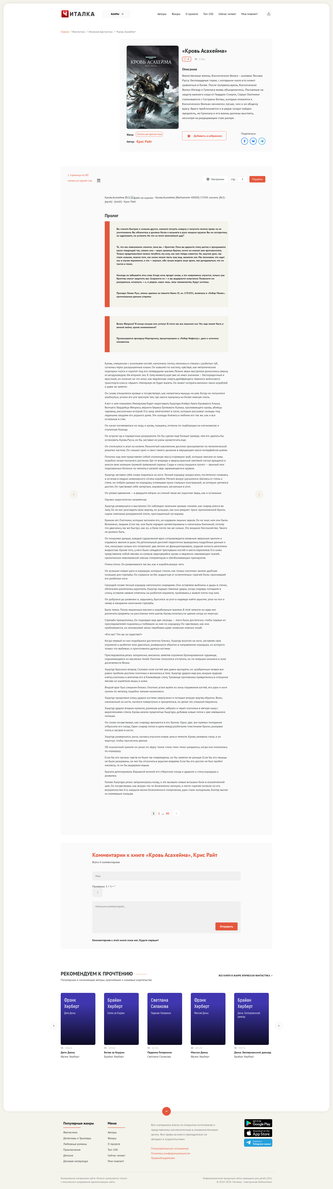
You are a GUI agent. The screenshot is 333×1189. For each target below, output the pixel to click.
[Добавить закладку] (99, 181)
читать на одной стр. (80, 180)
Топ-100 (208, 14)
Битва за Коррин (114, 1052)
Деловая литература (75, 1161)
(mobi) (118, 201)
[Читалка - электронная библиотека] (78, 13)
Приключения (71, 1149)
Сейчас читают (227, 14)
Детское (68, 1155)
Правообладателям (163, 1158)
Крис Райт (144, 141)
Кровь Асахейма (126, 31)
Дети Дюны (68, 1052)
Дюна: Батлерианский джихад (252, 1052)
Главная (65, 31)
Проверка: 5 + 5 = (104, 886)
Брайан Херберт (114, 1056)
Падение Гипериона (159, 1052)
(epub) (108, 201)
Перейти (257, 179)
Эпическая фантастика (100, 31)
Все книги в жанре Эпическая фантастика (244, 975)
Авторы (161, 14)
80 (167, 813)
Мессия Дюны (199, 1052)
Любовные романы (75, 1144)
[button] (268, 13)
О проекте (192, 14)
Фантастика (78, 31)
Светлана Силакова (159, 1056)
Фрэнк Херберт (70, 1056)
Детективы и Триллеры (77, 1138)
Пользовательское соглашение (170, 1148)
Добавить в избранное (208, 136)
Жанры (176, 14)
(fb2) (222, 197)
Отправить (226, 926)
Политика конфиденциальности (170, 1153)
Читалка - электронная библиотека (252, 1181)
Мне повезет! (249, 14)
